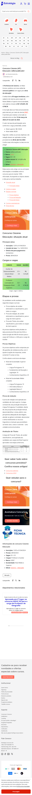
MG (16, 40)
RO (28, 43)
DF (28, 37)
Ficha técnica (10, 206)
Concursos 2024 (11, 473)
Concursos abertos (12, 471)
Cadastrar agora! (8, 677)
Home (3, 52)
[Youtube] (8, 754)
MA (12, 40)
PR (16, 43)
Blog (7, 52)
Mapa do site (4, 700)
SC (14, 46)
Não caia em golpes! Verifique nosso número (12, 733)
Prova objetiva (14, 195)
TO (26, 46)
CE (24, 37)
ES (3, 40)
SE (18, 46)
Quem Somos (4, 687)
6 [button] (17, 626)
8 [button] (20, 626)
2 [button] (11, 626)
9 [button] (21, 626)
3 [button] (12, 626)
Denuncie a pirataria (6, 696)
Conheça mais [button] (12, 225)
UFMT (12, 154)
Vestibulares (4, 716)
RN (24, 43)
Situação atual (10, 182)
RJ (20, 43)
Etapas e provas (11, 192)
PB (3, 43)
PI (11, 43)
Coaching (3, 718)
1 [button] (9, 626)
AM (12, 37)
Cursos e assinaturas (12, 203)
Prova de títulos (14, 200)
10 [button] (23, 626)
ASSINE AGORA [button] (12, 521)
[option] (16, 604)
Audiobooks (4, 731)
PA (28, 40)
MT (24, 40)
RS (10, 46)
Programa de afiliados (6, 702)
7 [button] (18, 626)
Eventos (3, 698)
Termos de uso (5, 694)
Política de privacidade (6, 692)
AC (3, 37)
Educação (6, 575)
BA (20, 37)
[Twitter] (12, 754)
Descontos (3, 724)
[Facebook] (5, 754)
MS (20, 40)
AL (8, 37)
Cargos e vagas (11, 189)
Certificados (4, 729)
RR (5, 46)
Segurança (3, 689)
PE (8, 43)
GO (8, 40)
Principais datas (14, 186)
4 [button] (14, 626)
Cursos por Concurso (6, 714)
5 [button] (15, 626)
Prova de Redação (15, 197)
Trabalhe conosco (5, 704)
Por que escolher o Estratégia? (8, 720)
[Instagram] (2, 754)
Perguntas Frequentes (6, 722)
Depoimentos (4, 726)
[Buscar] (28, 11)
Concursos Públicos (16, 612)
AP (16, 37)
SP (22, 46)
